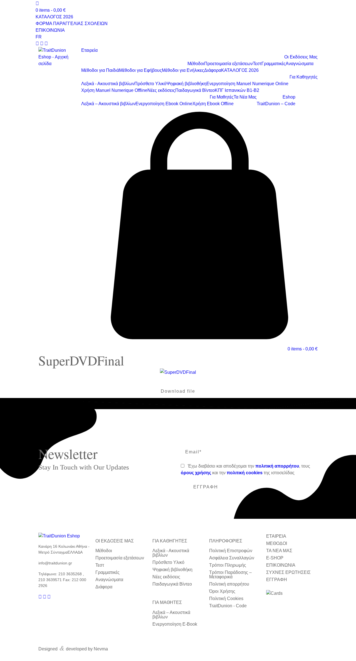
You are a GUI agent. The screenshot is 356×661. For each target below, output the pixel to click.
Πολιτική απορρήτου (229, 584)
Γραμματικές (273, 63)
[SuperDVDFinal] (178, 372)
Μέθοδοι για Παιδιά (100, 70)
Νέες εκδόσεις (161, 90)
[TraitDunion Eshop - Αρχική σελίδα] (57, 57)
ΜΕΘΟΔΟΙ (276, 543)
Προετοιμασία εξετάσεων (228, 63)
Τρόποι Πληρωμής (227, 565)
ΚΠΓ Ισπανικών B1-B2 (237, 90)
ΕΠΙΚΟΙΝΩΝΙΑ (50, 30)
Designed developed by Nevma (73, 647)
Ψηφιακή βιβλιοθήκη (186, 83)
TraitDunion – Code (276, 103)
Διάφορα (212, 70)
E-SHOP (274, 558)
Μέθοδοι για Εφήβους (140, 70)
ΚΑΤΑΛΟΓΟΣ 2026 (54, 16)
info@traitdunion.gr (55, 563)
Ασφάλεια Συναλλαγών (231, 558)
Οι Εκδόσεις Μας (301, 57)
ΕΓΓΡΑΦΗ (276, 579)
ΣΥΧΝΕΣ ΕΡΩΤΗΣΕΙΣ (288, 572)
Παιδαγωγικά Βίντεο (195, 90)
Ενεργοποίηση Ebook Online (163, 103)
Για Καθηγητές (304, 77)
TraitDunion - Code (228, 605)
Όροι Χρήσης (222, 591)
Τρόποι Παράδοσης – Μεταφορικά (230, 574)
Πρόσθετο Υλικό (150, 83)
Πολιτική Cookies (226, 598)
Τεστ (257, 63)
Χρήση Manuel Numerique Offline (114, 90)
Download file (178, 391)
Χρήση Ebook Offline (213, 103)
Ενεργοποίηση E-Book (174, 624)
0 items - (51, 10)
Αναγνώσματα (299, 63)
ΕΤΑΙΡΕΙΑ (276, 536)
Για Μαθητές (222, 97)
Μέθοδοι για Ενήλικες (183, 70)
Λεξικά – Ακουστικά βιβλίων (108, 103)
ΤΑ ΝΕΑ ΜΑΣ (279, 550)
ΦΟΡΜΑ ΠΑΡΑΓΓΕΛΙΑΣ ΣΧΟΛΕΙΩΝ (72, 23)
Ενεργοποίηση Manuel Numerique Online (247, 83)
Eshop (289, 97)
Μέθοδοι (195, 63)
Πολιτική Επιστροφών (230, 550)
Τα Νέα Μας (245, 97)
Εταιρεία (89, 50)
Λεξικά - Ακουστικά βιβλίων (107, 83)
